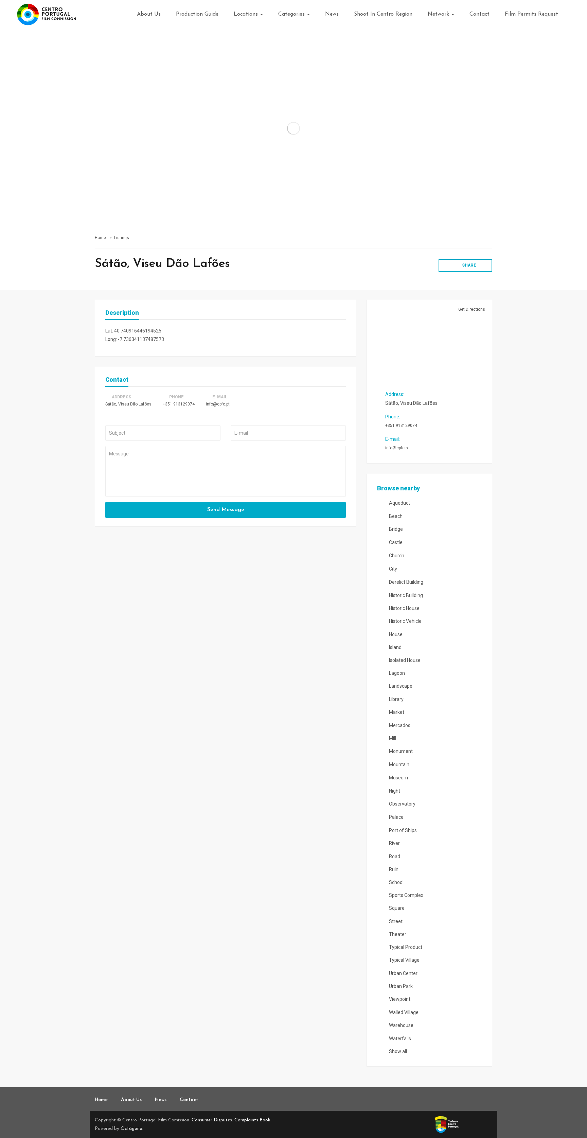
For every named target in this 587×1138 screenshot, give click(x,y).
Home (100, 237)
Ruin (393, 869)
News (332, 14)
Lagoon (396, 673)
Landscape (400, 686)
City (392, 569)
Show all (397, 1051)
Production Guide (197, 14)
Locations (247, 14)
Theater (397, 934)
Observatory (401, 804)
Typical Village (404, 960)
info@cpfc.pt (218, 404)
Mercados (399, 725)
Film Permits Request (531, 14)
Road (394, 856)
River (394, 843)
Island (395, 647)
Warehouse (400, 1025)
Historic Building (405, 595)
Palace (396, 817)
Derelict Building (405, 582)
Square (396, 908)
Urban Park (400, 986)
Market (396, 712)
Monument (400, 751)
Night (394, 791)
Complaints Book (252, 1120)
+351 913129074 (179, 404)
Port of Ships (402, 830)
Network (439, 14)
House (395, 634)
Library (396, 699)
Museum (398, 777)
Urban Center (402, 973)
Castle (395, 542)
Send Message (225, 509)
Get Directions (471, 309)
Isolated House (404, 660)
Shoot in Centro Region (383, 14)
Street (395, 921)
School (396, 882)
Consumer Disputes (212, 1120)
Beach (395, 516)
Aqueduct (399, 503)
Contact (479, 14)
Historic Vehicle (405, 621)
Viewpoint (399, 999)
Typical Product (405, 947)
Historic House (404, 608)
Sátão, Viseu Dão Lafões (128, 404)
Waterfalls (399, 1038)
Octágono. (132, 1128)
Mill (392, 738)
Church (396, 555)
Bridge (395, 529)
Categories (292, 14)
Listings (121, 237)
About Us (149, 14)
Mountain (398, 764)
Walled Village (403, 1012)
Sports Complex (405, 895)
